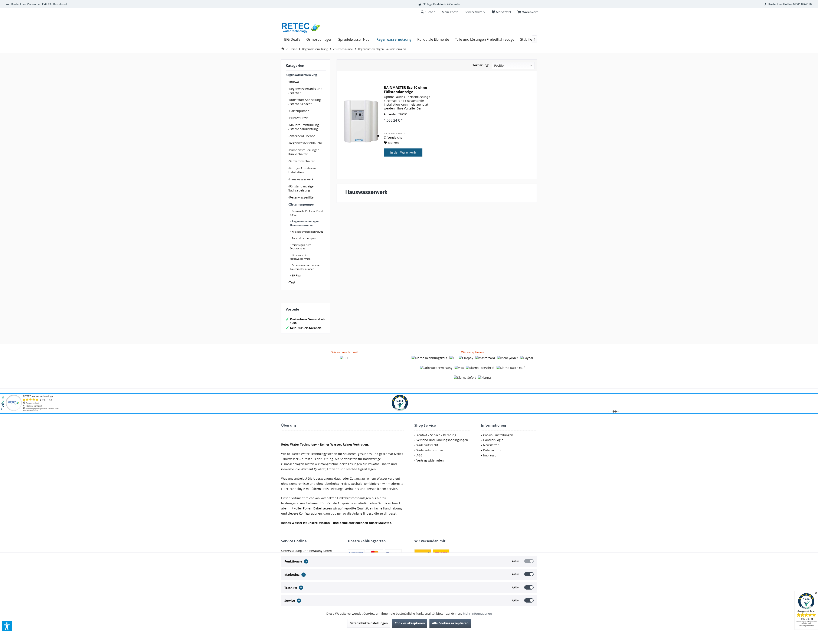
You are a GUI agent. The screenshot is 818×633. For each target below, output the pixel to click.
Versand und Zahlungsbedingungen (442, 440)
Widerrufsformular (429, 450)
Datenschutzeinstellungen (369, 623)
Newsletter (491, 445)
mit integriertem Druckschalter (300, 246)
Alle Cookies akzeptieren (450, 623)
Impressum (491, 455)
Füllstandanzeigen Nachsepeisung (301, 188)
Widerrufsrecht (427, 445)
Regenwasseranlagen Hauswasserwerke (304, 223)
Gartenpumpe (298, 111)
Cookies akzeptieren (410, 623)
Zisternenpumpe (301, 204)
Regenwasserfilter (301, 197)
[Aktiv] (529, 561)
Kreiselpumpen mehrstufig (307, 231)
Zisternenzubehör (301, 136)
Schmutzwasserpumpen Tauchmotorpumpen (305, 267)
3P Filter (296, 275)
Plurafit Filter (298, 118)
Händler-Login (493, 440)
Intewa (293, 82)
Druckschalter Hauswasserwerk (300, 256)
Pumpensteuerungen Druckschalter (304, 152)
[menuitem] (528, 12)
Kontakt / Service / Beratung (436, 435)
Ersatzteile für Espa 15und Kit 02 (306, 213)
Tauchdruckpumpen (303, 238)
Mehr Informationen (477, 613)
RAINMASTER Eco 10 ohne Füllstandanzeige (405, 89)
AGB (419, 455)
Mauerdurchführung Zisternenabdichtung (303, 127)
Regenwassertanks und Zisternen (305, 91)
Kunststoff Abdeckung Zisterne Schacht (304, 102)
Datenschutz (492, 450)
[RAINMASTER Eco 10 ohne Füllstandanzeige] (361, 121)
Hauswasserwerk (300, 179)
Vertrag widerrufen (430, 460)
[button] (7, 626)
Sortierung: (480, 65)
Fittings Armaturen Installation (302, 170)
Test (291, 282)
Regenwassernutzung (301, 75)
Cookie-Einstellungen (498, 435)
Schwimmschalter (301, 161)
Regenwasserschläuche (305, 143)
